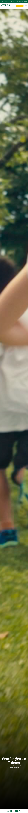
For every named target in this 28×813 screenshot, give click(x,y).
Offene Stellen (4, 1)
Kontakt (20, 5)
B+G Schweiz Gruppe (22, 1)
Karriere (12, 1)
